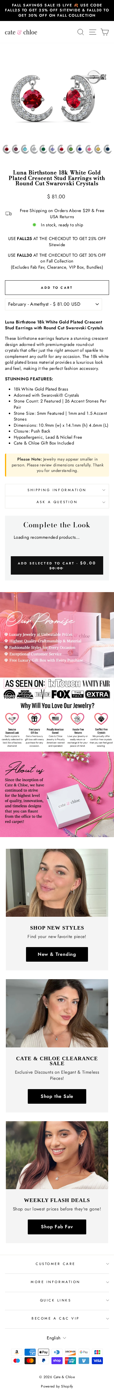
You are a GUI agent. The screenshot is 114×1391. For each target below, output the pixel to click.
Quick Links (55, 1300)
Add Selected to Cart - (57, 565)
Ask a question (57, 501)
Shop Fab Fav (57, 1226)
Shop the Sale (57, 1096)
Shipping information (57, 489)
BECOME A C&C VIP (56, 1318)
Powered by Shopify (57, 1386)
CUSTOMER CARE (55, 1263)
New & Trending (57, 954)
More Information (55, 1281)
